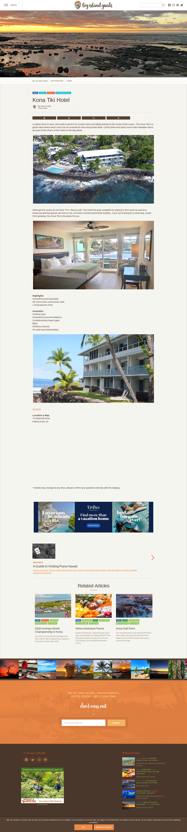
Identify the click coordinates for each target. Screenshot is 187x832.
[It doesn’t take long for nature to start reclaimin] (84, 669)
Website (36, 409)
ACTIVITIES (52, 623)
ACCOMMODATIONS (63, 93)
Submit (116, 723)
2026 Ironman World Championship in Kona (48, 630)
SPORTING (53, 620)
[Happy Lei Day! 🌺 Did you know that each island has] (177, 669)
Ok (83, 827)
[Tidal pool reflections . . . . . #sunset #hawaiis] (121, 669)
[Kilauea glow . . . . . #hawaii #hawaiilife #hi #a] (9, 669)
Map (33, 5)
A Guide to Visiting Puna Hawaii (55, 566)
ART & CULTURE (82, 623)
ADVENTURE (86, 620)
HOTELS (43, 93)
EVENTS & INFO (41, 623)
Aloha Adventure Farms (89, 628)
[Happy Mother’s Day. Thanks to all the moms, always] (159, 669)
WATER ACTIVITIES (143, 791)
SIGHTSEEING (104, 620)
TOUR (95, 620)
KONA (35, 93)
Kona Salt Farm (125, 628)
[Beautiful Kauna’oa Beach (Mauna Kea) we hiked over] (140, 669)
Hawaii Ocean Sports (144, 807)
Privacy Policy (104, 827)
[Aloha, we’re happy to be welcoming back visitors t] (65, 669)
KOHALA (139, 802)
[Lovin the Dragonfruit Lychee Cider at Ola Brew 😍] (28, 669)
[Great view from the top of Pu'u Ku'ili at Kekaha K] (46, 669)
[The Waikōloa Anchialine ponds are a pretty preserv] (103, 669)
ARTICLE (51, 93)
